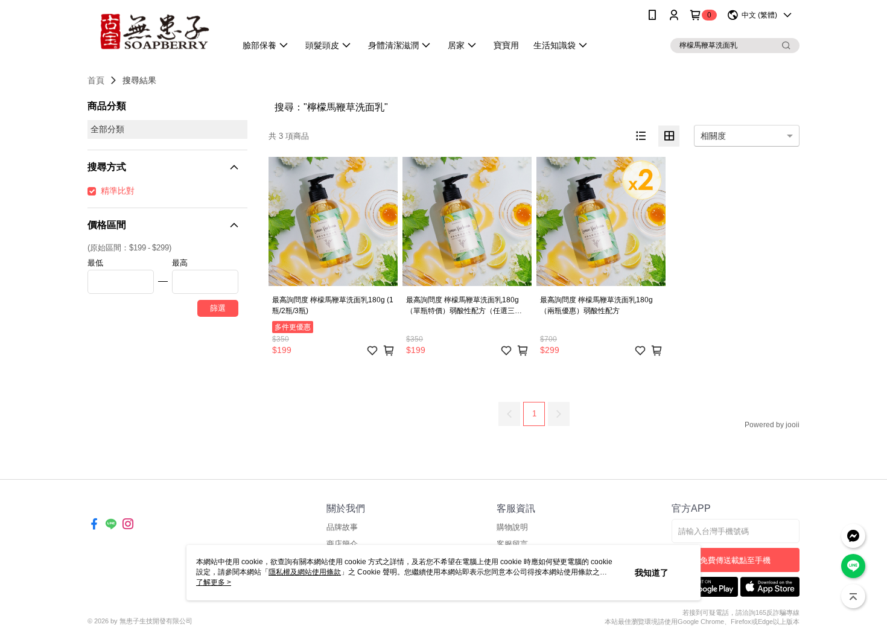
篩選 (218, 308)
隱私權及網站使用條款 (305, 572)
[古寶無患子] (154, 31)
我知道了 (652, 572)
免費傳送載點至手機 (735, 560)
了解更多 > (213, 582)
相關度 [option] (713, 136)
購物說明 (512, 527)
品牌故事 (342, 527)
